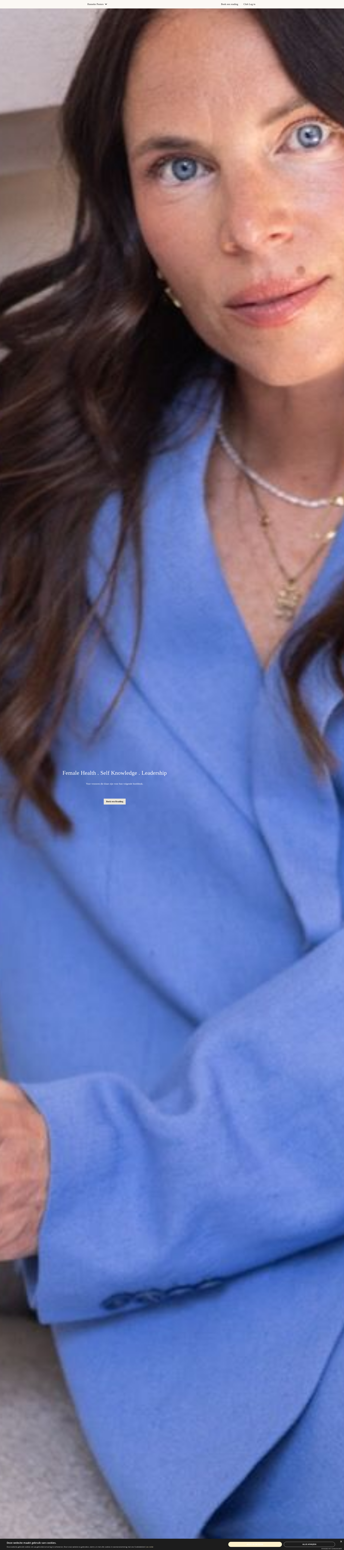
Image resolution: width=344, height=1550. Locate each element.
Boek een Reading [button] (114, 801)
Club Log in (249, 4)
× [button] (341, 1542)
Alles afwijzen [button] (309, 1544)
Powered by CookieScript (331, 1548)
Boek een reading (229, 4)
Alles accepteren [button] (255, 1544)
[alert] (172, 1544)
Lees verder (149, 1547)
